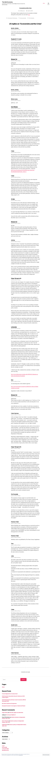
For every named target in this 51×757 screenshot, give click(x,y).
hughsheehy (4, 724)
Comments (5, 748)
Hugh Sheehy (5, 712)
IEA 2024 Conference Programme (9, 703)
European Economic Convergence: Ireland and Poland (13, 705)
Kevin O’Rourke (5, 720)
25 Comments (31, 18)
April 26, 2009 (30, 10)
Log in (3, 745)
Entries (4, 747)
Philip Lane (23, 10)
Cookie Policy (21, 755)
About (44, 3)
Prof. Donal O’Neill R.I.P (11, 714)
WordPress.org (5, 750)
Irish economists (23, 18)
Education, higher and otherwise (16, 712)
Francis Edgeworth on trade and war (10, 693)
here (29, 14)
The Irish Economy (7, 2)
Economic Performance (13, 18)
